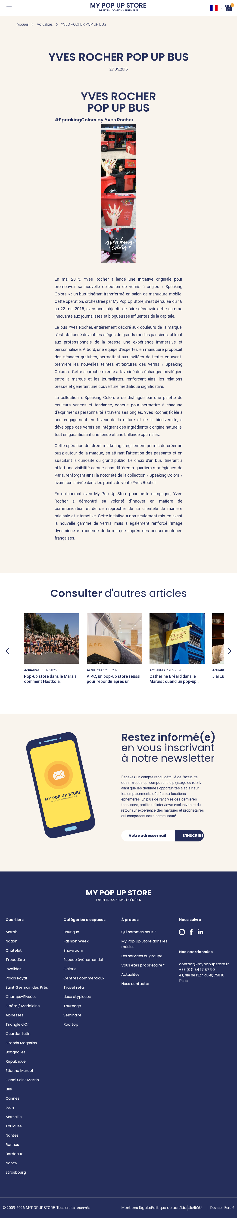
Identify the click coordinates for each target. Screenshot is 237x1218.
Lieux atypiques (77, 996)
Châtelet (14, 950)
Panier (228, 7)
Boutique (71, 932)
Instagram (182, 932)
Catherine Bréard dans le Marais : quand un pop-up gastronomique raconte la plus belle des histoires (174, 684)
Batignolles (15, 1052)
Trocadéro (15, 959)
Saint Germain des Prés (27, 987)
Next (229, 651)
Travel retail (74, 987)
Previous (7, 651)
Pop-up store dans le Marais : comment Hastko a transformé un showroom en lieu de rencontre (51, 684)
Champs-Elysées (21, 996)
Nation (11, 941)
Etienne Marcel (19, 1070)
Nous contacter (135, 983)
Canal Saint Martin (22, 1080)
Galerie (70, 969)
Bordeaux (14, 1154)
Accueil (22, 24)
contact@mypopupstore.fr (204, 964)
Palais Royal (16, 978)
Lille (9, 1089)
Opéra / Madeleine (23, 1006)
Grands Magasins (21, 1043)
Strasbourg (16, 1172)
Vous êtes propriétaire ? (143, 965)
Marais (12, 932)
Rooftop (70, 1024)
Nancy (11, 1163)
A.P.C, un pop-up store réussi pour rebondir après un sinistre (113, 681)
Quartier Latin (18, 1033)
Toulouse (14, 1126)
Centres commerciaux (83, 978)
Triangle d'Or (17, 1024)
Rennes (12, 1144)
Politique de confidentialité (175, 1207)
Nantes (12, 1135)
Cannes (12, 1098)
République (16, 1061)
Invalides (13, 969)
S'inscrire (193, 835)
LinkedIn (200, 932)
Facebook (191, 932)
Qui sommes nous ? (138, 932)
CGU (197, 1207)
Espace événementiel (83, 959)
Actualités (45, 24)
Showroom (73, 950)
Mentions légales (136, 1207)
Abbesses (14, 1015)
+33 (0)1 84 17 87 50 (197, 969)
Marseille (14, 1117)
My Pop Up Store (118, 8)
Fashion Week (76, 941)
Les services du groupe (141, 956)
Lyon (10, 1107)
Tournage (72, 1006)
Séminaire (72, 1015)
